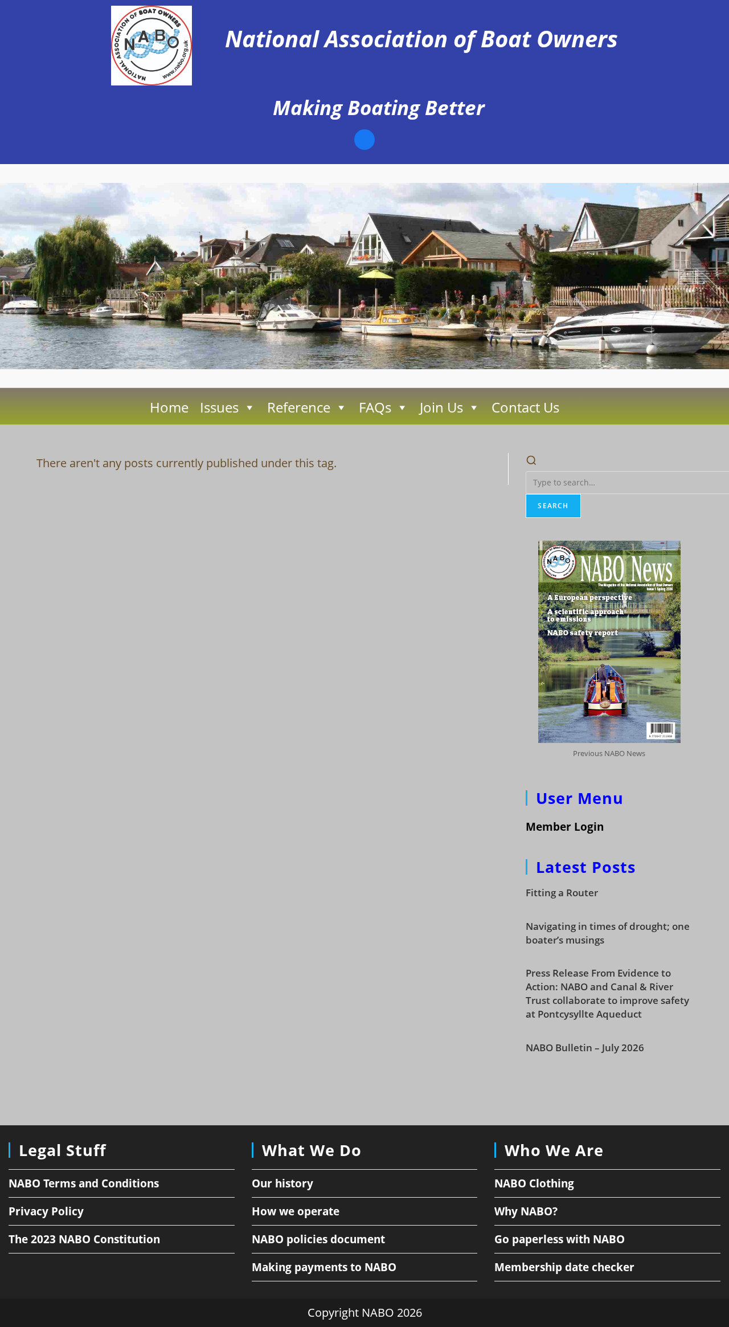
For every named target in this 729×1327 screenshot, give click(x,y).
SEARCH (553, 506)
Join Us (441, 407)
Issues (219, 407)
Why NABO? (526, 1211)
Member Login (565, 826)
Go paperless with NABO (559, 1239)
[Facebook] (364, 141)
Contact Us (525, 407)
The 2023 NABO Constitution (84, 1239)
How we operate (295, 1211)
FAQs (375, 407)
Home (169, 407)
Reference (298, 407)
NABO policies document (318, 1239)
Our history (282, 1183)
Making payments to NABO (324, 1267)
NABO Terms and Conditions (84, 1183)
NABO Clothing (534, 1183)
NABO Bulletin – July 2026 (585, 1047)
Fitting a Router (562, 892)
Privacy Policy (46, 1211)
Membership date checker (564, 1267)
